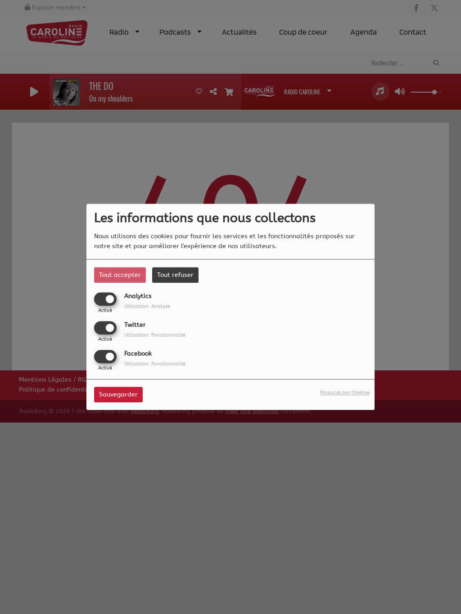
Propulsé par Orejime (345, 393)
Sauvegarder (118, 395)
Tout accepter (120, 275)
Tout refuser (175, 275)
